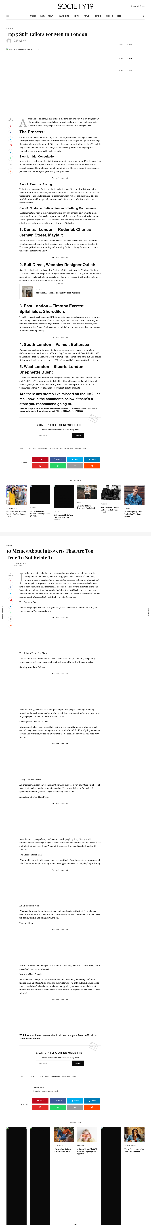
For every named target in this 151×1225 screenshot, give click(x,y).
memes (74, 1076)
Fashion (39, 290)
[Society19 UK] (75, 6)
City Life (9, 28)
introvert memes (43, 1076)
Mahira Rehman (21, 40)
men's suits (32, 448)
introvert (32, 1076)
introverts (66, 1076)
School (9, 545)
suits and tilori (80, 448)
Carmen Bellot (39, 1087)
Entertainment (12, 508)
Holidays (80, 1145)
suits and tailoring (66, 448)
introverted (55, 1076)
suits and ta (54, 448)
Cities (119, 16)
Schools (109, 16)
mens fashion (42, 448)
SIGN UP (78, 435)
